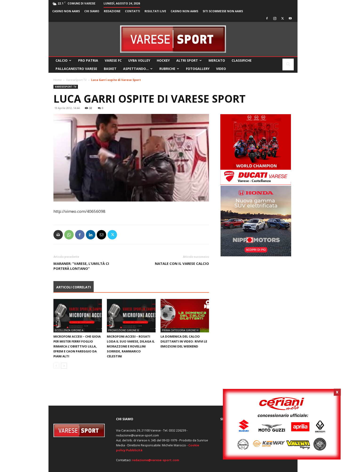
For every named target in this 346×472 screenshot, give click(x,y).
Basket (110, 68)
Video (221, 68)
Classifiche (242, 60)
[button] (288, 65)
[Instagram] (274, 18)
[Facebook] (266, 18)
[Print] (58, 234)
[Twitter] (282, 18)
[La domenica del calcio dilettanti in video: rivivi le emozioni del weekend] (185, 315)
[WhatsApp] (69, 234)
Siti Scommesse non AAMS (223, 11)
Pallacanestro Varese (76, 68)
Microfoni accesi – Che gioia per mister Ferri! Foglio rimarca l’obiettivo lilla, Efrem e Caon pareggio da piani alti (77, 346)
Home (57, 80)
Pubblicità (134, 450)
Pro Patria (88, 60)
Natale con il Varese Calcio (182, 263)
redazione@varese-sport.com (155, 460)
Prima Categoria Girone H (180, 330)
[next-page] (64, 366)
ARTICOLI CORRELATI (73, 287)
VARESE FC (113, 60)
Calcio (62, 60)
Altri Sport (187, 60)
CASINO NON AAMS (66, 11)
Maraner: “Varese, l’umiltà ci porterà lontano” (81, 266)
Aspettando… (136, 68)
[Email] (101, 234)
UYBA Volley (139, 60)
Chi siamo (91, 11)
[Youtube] (290, 18)
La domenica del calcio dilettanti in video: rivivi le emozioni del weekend (184, 341)
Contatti (132, 11)
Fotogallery (197, 68)
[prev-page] (56, 366)
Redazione (112, 11)
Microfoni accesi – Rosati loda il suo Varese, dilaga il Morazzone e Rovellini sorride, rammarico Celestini (131, 346)
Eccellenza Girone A (69, 330)
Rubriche (167, 68)
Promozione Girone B (123, 330)
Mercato (217, 60)
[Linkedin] (90, 234)
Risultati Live (155, 11)
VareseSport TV (76, 80)
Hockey (163, 60)
